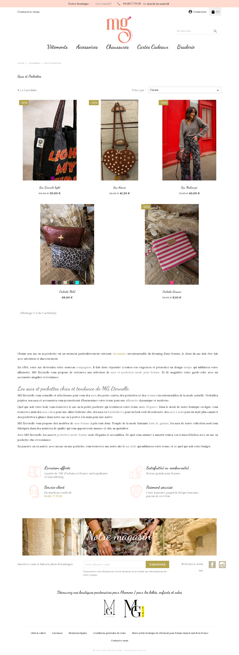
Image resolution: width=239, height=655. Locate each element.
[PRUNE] (189, 178)
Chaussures (117, 47)
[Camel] (116, 178)
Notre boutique (78, 3)
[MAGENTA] (77, 282)
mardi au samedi (158, 3)
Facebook (212, 564)
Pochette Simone (172, 292)
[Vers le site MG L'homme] (109, 608)
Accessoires (87, 47)
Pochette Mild (67, 292)
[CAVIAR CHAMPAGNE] (65, 282)
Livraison (57, 633)
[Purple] (52, 178)
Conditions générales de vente (109, 633)
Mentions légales (78, 633)
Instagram (222, 564)
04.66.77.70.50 (132, 3)
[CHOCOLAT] (122, 178)
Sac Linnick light (49, 187)
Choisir (185, 90)
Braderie (186, 47)
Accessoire (119, 353)
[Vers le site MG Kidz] (134, 608)
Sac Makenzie (189, 187)
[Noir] (46, 178)
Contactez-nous (28, 11)
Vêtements (57, 47)
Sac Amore (119, 187)
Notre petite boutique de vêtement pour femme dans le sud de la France (170, 633)
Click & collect (38, 633)
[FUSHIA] (172, 282)
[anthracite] (59, 282)
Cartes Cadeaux (152, 47)
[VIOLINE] (53, 282)
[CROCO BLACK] (71, 282)
